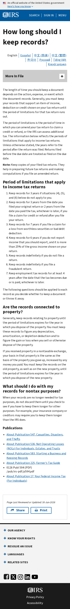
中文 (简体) (41, 55)
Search (34, 15)
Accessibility (35, 603)
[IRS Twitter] (13, 576)
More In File (14, 76)
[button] (49, 15)
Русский (44, 60)
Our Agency (16, 530)
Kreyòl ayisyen (57, 64)
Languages (16, 554)
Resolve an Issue (20, 546)
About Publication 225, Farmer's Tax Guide (33, 463)
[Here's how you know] (35, 5)
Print (43, 510)
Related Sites (18, 562)
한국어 (31, 60)
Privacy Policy (35, 597)
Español (25, 55)
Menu (62, 15)
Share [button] (20, 510)
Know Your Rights (21, 538)
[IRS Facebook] (6, 576)
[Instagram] (20, 576)
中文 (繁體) (59, 55)
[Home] (11, 14)
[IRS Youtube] (35, 576)
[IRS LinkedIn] (27, 576)
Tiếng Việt (59, 60)
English (12, 55)
